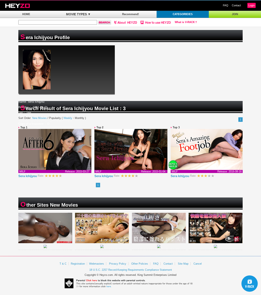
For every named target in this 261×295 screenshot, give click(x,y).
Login (251, 5)
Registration (78, 263)
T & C (63, 263)
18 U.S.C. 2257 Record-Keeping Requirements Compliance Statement (130, 269)
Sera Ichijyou (28, 176)
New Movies (39, 118)
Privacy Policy (117, 263)
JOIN (235, 14)
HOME (26, 14)
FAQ (225, 5)
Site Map (183, 263)
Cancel (198, 263)
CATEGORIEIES (183, 14)
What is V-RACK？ (186, 22)
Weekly (67, 118)
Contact (236, 5)
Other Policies (139, 263)
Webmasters (96, 263)
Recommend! (130, 14)
